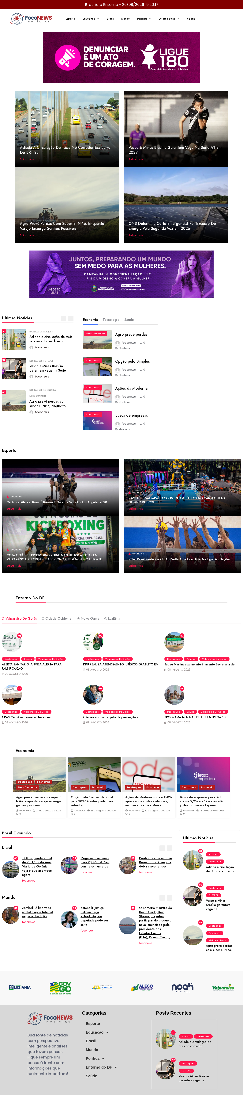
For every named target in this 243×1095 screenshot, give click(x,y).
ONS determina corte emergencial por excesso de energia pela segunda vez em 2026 (172, 226)
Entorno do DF (167, 18)
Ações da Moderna (131, 388)
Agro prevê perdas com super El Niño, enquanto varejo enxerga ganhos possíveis (62, 226)
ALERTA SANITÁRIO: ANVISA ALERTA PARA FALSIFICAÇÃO (32, 666)
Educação (89, 18)
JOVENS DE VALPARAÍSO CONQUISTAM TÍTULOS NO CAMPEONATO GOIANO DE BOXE (177, 500)
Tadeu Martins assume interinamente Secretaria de (199, 664)
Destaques (46, 332)
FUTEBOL (48, 361)
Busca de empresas (131, 415)
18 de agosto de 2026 (212, 811)
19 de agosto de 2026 (157, 811)
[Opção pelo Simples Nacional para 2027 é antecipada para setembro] (94, 774)
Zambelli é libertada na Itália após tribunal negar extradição (37, 911)
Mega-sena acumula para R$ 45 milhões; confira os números (95, 862)
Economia (49, 390)
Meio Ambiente (37, 396)
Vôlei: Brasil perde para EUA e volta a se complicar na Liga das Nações (179, 559)
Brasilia (34, 332)
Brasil (110, 18)
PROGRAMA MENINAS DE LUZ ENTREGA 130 (195, 717)
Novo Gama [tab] (90, 618)
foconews (25, 811)
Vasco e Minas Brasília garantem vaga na (218, 904)
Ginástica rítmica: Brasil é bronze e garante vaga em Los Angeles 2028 (57, 502)
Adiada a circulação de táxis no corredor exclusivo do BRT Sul (65, 150)
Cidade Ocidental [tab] (58, 618)
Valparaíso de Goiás (50, 658)
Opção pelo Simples (132, 361)
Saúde (191, 18)
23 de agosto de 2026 (48, 811)
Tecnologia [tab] (111, 319)
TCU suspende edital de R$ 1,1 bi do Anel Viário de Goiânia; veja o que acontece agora (37, 866)
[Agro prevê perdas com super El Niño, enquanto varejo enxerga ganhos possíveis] (39, 774)
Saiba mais (27, 159)
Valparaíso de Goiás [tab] (21, 618)
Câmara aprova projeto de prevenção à (111, 717)
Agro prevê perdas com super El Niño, (219, 948)
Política (142, 18)
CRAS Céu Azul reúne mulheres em (26, 717)
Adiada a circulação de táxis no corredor (220, 869)
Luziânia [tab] (114, 618)
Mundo (125, 18)
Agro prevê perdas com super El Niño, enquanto (47, 403)
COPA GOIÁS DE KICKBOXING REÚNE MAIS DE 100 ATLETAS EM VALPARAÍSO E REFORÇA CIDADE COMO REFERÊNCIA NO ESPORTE (54, 557)
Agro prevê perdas (131, 334)
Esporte (70, 18)
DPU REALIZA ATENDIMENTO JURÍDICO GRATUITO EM (120, 664)
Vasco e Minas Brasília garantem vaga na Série (47, 368)
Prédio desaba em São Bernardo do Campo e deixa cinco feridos (155, 862)
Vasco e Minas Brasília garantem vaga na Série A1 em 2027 (175, 150)
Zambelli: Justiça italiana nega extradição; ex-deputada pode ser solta (94, 916)
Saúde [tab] (129, 319)
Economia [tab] (90, 319)
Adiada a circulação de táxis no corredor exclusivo (51, 339)
